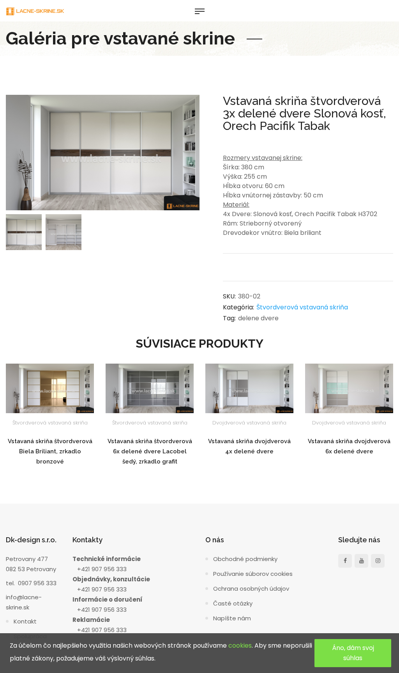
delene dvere (258, 318)
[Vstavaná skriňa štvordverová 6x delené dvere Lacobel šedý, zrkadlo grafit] (150, 388)
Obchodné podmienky (245, 559)
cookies (240, 645)
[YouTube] (361, 561)
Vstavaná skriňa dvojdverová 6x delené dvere (349, 446)
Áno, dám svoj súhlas (353, 652)
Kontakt (25, 621)
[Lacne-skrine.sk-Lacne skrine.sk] (35, 11)
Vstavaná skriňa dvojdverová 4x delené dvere (249, 446)
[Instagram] (378, 561)
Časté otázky (232, 603)
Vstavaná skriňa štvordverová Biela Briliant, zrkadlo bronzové (50, 451)
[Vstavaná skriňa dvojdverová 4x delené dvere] (249, 388)
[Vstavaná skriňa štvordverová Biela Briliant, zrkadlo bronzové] (50, 388)
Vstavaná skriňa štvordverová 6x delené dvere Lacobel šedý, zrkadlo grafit (150, 451)
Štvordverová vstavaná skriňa (302, 307)
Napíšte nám (232, 618)
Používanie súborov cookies (253, 574)
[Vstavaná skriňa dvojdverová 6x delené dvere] (349, 388)
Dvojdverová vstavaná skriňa (249, 422)
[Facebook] (345, 561)
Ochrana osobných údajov (251, 588)
